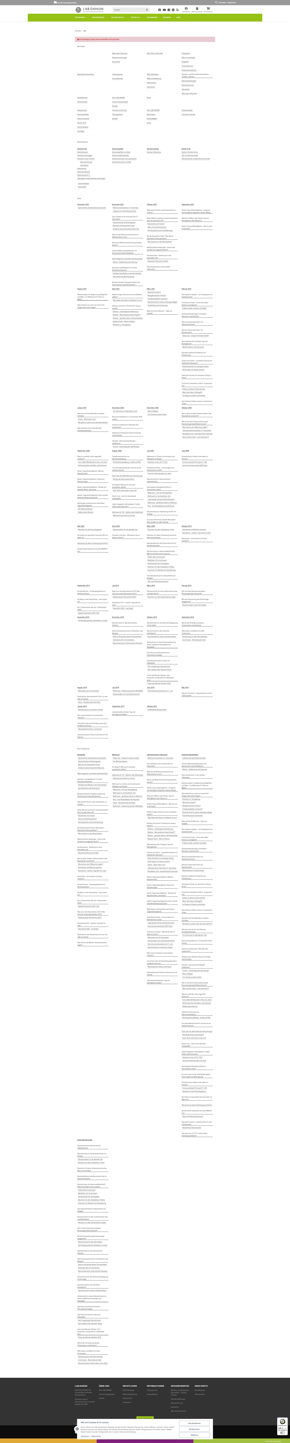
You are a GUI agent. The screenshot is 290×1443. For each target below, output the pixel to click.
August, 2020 (117, 451)
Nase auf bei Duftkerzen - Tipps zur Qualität (159, 312)
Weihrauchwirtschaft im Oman (124, 515)
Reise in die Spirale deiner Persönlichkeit (127, 636)
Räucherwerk (82, 110)
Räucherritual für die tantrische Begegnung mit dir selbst (162, 624)
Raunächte (116, 62)
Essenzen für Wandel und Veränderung (162, 570)
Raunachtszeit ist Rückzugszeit (124, 222)
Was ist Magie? (153, 411)
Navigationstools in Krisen (157, 295)
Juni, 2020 (185, 451)
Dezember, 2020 (118, 408)
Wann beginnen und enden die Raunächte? (127, 259)
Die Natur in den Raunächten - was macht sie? (92, 600)
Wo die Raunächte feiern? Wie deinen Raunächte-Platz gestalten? (160, 237)
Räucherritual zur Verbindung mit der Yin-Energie (161, 513)
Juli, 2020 (150, 451)
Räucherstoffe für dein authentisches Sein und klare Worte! (162, 592)
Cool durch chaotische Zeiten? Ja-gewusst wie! (197, 384)
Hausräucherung (188, 85)
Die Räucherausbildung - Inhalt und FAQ (127, 462)
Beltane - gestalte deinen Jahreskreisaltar (128, 318)
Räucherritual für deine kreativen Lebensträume (158, 480)
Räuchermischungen (119, 57)
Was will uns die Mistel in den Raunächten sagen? (92, 944)
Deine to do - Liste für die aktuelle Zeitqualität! (124, 497)
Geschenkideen (82, 127)
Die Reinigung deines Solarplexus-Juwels (92, 620)
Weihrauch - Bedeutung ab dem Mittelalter (128, 691)
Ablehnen (194, 1435)
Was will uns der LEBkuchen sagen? (195, 427)
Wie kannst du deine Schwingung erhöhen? (92, 543)
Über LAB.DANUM (118, 98)
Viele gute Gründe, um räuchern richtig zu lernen (196, 376)
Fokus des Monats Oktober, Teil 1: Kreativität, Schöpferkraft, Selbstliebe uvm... (160, 677)
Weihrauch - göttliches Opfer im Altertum (162, 503)
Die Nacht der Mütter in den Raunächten (127, 273)
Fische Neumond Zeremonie (158, 305)
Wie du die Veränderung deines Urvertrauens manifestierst (193, 624)
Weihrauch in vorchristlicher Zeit (159, 496)
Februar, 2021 (186, 289)
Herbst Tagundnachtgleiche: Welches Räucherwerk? (90, 472)
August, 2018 (82, 687)
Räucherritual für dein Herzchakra (194, 605)
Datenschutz (96, 1436)
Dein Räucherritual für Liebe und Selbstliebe (158, 662)
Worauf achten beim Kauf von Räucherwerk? (192, 331)
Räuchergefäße (83, 114)
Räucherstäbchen (83, 172)
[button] (186, 10)
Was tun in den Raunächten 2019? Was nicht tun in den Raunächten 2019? (126, 592)
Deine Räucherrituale (84, 1140)
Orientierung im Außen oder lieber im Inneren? (195, 458)
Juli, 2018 (115, 687)
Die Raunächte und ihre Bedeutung (160, 230)
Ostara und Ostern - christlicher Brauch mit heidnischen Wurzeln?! (197, 362)
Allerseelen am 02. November (88, 691)
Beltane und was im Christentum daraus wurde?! (126, 307)
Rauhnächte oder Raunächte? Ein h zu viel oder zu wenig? (92, 698)
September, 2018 (188, 617)
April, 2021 (116, 289)
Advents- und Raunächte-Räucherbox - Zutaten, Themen (196, 75)
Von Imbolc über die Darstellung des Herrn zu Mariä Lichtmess (92, 724)
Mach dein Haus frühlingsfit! (192, 392)
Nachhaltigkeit (152, 119)
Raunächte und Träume (156, 224)
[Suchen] (147, 9)
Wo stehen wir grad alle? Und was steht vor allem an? (92, 536)
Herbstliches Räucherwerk (157, 710)
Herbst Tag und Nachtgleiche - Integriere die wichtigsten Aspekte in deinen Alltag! (196, 211)
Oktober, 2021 (152, 204)
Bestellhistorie (82, 98)
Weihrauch (116, 755)
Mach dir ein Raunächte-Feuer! (124, 226)
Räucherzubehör (83, 119)
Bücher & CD (81, 123)
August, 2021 (82, 289)
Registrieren (231, 3)
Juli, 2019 (115, 586)
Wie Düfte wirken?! (154, 292)
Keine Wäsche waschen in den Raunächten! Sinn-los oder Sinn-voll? (162, 219)
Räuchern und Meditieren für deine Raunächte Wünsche (124, 269)
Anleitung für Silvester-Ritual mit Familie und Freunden (126, 434)
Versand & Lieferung (119, 110)
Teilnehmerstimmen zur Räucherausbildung (120, 458)
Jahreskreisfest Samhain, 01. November (196, 430)
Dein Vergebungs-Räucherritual (159, 666)
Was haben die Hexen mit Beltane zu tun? (127, 300)
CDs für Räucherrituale (190, 155)
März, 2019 (151, 586)
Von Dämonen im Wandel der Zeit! (125, 411)
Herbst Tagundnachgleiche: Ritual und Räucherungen (90, 480)
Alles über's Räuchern (120, 53)
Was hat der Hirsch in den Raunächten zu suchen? (161, 211)
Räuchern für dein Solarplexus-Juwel (161, 529)
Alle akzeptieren (194, 1423)
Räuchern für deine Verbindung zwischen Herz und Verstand (161, 536)
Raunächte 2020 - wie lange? (123, 608)
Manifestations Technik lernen (193, 347)
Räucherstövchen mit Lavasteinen (124, 159)
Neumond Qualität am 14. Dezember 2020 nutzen (127, 418)
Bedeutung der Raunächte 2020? (124, 597)
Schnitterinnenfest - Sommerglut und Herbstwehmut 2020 (160, 469)
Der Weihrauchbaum (85, 509)
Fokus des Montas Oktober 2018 (159, 683)
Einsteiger (81, 131)
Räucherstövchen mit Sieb (121, 162)
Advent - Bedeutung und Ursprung (125, 262)
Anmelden (222, 3)
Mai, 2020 (80, 526)
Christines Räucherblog (190, 755)
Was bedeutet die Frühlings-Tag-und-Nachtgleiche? (195, 342)
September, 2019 (83, 586)
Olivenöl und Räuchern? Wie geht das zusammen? (125, 426)
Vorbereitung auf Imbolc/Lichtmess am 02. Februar (92, 736)
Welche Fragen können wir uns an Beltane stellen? (127, 296)
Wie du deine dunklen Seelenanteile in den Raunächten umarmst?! (197, 415)
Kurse (178, 17)
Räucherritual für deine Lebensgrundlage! (162, 302)
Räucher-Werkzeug (154, 152)
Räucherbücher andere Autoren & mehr (196, 159)
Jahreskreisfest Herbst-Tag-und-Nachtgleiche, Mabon (124, 713)
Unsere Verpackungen (120, 102)
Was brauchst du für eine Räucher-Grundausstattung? (89, 429)
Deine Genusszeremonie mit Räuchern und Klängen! (127, 632)
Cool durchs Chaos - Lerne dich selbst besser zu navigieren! (195, 304)
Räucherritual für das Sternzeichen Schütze (124, 624)
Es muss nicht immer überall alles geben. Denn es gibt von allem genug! (161, 521)
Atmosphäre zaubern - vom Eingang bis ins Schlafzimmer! (197, 296)
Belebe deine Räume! (85, 512)
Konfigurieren (194, 1429)
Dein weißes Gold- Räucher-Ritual (159, 670)
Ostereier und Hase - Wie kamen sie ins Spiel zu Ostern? (126, 536)
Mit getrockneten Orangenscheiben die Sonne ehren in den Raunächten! (126, 283)
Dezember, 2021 (83, 204)
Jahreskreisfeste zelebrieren (157, 755)
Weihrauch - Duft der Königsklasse (160, 493)
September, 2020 (83, 451)
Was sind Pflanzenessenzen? (158, 581)
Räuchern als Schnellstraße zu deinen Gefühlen (90, 415)
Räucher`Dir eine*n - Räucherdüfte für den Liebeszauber (197, 694)
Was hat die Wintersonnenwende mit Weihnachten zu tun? (125, 236)
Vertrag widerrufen (145, 1419)
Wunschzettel (82, 102)
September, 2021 (188, 204)
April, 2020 (116, 526)
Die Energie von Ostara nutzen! (193, 370)
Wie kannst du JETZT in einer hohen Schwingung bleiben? (194, 1134)
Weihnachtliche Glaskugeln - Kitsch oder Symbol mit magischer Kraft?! (161, 249)
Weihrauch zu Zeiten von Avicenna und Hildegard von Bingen (161, 458)
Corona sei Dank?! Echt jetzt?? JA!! (194, 462)
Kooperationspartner (189, 70)
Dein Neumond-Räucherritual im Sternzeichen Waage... (158, 654)
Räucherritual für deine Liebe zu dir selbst (93, 1363)
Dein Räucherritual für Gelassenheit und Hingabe (161, 577)
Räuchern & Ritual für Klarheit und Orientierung (194, 354)
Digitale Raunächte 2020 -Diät (88, 613)
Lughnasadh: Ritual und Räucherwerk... (161, 499)
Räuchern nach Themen (86, 159)
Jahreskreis (84, 165)
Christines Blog (187, 110)
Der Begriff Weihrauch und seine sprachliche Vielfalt (123, 486)
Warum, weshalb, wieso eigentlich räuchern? (89, 458)
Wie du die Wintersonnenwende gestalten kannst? (127, 244)
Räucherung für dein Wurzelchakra (194, 636)
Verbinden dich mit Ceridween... (124, 640)
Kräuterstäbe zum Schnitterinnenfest (126, 694)
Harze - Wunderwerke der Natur (89, 702)
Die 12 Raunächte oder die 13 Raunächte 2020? (91, 608)
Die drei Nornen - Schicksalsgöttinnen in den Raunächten (91, 592)
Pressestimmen (187, 66)
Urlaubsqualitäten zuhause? (158, 299)
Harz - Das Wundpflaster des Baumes (161, 506)
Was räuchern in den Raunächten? (160, 242)
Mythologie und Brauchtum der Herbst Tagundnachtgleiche (91, 504)
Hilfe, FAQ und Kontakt (155, 53)
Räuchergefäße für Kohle (121, 152)
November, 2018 (118, 617)
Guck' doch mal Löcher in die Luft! (125, 490)
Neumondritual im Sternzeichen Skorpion (127, 643)
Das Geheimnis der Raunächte (123, 277)
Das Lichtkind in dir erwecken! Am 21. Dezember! (125, 218)
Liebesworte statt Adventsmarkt (124, 211)
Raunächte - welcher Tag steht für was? (196, 533)
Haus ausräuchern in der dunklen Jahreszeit (158, 268)
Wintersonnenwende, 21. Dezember (125, 208)
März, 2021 (151, 289)
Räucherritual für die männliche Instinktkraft (158, 632)
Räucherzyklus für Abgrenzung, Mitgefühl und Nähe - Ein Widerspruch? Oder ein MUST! (92, 297)
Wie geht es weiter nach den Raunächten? (93, 422)
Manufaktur (151, 114)
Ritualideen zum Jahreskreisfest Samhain (197, 434)
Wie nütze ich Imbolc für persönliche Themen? (90, 716)
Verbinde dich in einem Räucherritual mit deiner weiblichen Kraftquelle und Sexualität (161, 644)
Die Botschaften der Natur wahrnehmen (92, 465)
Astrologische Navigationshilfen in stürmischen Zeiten (159, 488)
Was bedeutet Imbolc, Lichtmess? (90, 729)
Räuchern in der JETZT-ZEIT (158, 462)
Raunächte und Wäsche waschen (194, 529)
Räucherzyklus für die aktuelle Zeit (125, 529)
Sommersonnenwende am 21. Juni (160, 691)
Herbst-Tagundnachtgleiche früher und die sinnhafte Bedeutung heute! (92, 496)
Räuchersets (81, 168)
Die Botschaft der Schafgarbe (158, 563)
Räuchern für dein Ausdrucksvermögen (162, 597)
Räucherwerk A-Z (83, 175)
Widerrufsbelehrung (154, 78)
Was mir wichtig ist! (188, 57)
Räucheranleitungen (189, 81)
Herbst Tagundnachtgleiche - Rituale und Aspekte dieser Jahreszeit (91, 488)
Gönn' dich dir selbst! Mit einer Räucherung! (127, 476)
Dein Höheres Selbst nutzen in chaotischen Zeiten (197, 402)
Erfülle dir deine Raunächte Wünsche (126, 229)
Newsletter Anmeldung (85, 74)
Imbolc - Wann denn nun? (87, 419)
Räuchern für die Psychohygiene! (90, 529)
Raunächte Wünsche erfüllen (158, 261)
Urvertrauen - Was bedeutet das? (194, 640)
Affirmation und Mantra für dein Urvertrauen (193, 632)
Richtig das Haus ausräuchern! (123, 479)
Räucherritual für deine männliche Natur (162, 636)
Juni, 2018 (150, 687)
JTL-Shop (277, 1441)
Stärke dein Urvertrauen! (156, 557)
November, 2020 (153, 408)
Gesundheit (82, 187)
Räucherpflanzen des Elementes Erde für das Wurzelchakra (161, 544)
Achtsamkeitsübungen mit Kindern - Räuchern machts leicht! (194, 315)
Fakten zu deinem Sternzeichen (193, 389)
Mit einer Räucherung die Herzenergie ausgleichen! (195, 600)
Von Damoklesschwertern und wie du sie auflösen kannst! (126, 469)
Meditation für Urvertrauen (157, 560)
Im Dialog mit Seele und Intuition (193, 396)
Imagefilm (185, 62)
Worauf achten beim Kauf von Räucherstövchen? (192, 323)
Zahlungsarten (117, 74)
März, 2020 (151, 526)
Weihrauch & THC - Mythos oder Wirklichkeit (127, 512)
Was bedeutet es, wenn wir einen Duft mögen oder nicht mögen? (90, 306)
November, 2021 (118, 204)
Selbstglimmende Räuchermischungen (91, 178)
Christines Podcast (188, 114)
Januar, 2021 (82, 408)
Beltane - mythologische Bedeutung (125, 311)
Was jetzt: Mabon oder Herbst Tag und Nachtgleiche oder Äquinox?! (195, 219)
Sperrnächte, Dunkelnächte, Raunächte (92, 208)
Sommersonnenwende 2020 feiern (195, 465)
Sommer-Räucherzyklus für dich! (159, 473)
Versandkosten (117, 78)
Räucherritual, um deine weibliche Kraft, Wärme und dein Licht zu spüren (161, 552)
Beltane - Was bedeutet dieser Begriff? (127, 315)
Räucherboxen (82, 152)
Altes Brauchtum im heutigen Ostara (195, 366)
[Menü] (286, 1419)
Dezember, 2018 (83, 617)
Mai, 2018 (185, 687)
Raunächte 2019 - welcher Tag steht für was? (126, 604)
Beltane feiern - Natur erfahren (124, 321)
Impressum (85, 1436)
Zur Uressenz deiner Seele (157, 414)
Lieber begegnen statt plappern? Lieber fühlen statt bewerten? (126, 505)
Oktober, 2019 (187, 526)
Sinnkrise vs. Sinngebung (122, 325)
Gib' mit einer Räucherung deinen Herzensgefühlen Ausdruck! (193, 592)
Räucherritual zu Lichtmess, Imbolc (90, 710)
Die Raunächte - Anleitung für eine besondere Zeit (159, 257)
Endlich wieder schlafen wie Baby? (194, 308)
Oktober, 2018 (152, 617)
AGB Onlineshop (152, 74)
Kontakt (115, 106)
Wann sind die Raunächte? (157, 227)
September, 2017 (118, 706)
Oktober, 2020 (187, 408)
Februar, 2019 (186, 586)
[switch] (282, 1432)
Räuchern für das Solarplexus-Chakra (161, 567)
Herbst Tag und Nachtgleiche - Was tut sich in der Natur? (197, 227)
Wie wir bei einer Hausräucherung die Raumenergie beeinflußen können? (195, 423)
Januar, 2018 (82, 706)
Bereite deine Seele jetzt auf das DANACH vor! (92, 550)
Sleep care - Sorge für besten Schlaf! (195, 336)
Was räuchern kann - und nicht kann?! (195, 437)
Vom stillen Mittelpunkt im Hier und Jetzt (92, 462)
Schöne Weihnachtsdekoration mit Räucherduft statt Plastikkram (124, 252)
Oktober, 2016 (152, 706)
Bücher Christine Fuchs (190, 152)
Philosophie (186, 53)
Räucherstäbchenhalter (120, 155)
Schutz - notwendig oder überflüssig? (126, 447)
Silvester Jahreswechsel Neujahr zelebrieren (123, 442)
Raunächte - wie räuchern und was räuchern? (194, 540)
